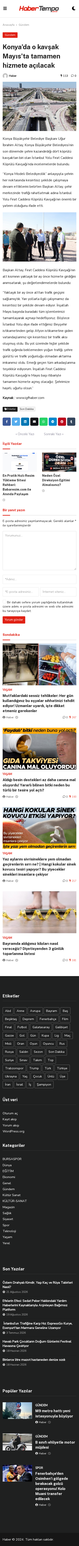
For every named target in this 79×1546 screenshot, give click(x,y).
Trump (34, 1068)
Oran (20, 1043)
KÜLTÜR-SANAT (15, 1201)
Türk (48, 1068)
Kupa (45, 1035)
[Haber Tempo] (39, 9)
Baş (65, 1011)
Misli (8, 1043)
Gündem (24, 25)
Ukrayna (11, 1076)
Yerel (6, 1243)
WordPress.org (13, 1131)
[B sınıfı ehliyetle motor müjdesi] (17, 1441)
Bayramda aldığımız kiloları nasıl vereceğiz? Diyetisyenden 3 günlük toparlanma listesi (33, 948)
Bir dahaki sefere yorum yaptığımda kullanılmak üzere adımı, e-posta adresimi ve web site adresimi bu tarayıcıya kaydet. (38, 606)
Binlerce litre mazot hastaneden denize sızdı (34, 1359)
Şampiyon (44, 1084)
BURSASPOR (12, 1159)
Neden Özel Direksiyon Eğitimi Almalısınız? (56, 480)
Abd (8, 1011)
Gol (22, 1035)
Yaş (24, 1076)
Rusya (9, 1051)
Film (65, 1019)
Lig (57, 1035)
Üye (62, 1076)
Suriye (9, 1060)
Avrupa (35, 1011)
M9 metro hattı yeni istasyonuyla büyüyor (54, 1413)
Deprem (28, 1019)
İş (30, 1084)
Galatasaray (41, 1027)
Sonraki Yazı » (53, 434)
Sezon (38, 1051)
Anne (20, 1011)
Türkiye (62, 1068)
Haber (12, 76)
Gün (33, 1035)
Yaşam (7, 1237)
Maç (67, 1035)
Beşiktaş (11, 1019)
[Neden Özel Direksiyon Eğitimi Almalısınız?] (59, 462)
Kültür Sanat (11, 1195)
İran (8, 1084)
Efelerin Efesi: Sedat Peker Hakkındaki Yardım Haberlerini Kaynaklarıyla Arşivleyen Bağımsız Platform (35, 1305)
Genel (7, 1183)
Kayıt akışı (10, 1119)
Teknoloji (9, 1231)
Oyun (33, 1043)
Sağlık (7, 1213)
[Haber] (5, 75)
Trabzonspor (14, 1068)
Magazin (9, 1207)
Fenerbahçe (48, 1019)
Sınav (23, 1060)
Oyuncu (48, 1043)
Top (51, 1060)
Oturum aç (10, 1113)
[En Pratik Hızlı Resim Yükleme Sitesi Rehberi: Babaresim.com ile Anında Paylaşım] (20, 462)
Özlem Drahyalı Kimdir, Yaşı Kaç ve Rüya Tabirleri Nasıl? (38, 1284)
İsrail (19, 1084)
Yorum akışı (11, 1125)
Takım (37, 1060)
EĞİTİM (8, 1171)
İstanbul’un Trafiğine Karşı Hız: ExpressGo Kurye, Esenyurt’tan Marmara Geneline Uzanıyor (37, 1325)
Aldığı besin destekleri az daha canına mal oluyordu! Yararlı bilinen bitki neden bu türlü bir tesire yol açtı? (39, 785)
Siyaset (8, 1219)
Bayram (51, 1011)
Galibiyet (61, 1027)
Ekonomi (9, 1177)
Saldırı (23, 1051)
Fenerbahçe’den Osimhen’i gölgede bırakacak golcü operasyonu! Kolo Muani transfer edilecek (51, 1486)
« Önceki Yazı (25, 434)
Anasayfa (8, 25)
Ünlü (51, 1076)
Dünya (7, 1165)
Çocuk (37, 1076)
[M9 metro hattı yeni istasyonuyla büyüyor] (17, 1410)
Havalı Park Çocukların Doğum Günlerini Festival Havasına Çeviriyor (37, 1343)
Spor (6, 1225)
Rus (62, 1043)
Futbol (22, 1027)
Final (8, 1027)
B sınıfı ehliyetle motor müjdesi (55, 1445)
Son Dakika (27, 409)
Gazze (9, 1035)
